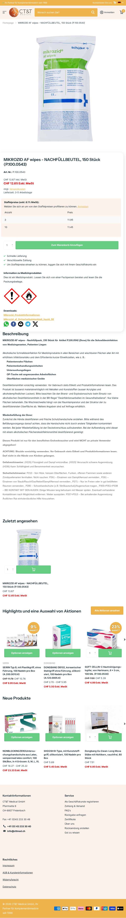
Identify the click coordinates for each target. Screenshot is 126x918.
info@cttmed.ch (16, 831)
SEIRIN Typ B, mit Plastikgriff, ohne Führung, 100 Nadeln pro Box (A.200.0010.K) (22, 671)
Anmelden (83, 206)
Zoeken (92, 12)
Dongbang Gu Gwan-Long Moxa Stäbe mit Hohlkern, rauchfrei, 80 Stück (103, 754)
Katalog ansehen (4, 12)
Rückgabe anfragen (75, 814)
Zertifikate (70, 819)
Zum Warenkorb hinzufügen (67, 245)
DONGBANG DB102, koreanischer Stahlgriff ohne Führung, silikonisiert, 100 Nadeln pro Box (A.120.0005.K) (62, 672)
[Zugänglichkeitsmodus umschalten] (114, 3)
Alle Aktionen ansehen (107, 610)
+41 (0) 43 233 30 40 (19, 826)
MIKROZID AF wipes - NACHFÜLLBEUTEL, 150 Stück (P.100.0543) (25, 585)
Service (69, 795)
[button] (124, 639)
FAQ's (68, 810)
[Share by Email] (20, 323)
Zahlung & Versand (75, 806)
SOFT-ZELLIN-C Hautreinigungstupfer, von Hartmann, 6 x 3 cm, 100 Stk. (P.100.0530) (103, 670)
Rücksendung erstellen (77, 828)
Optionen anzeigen (21, 652)
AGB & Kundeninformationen (18, 872)
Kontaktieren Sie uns (102, 2)
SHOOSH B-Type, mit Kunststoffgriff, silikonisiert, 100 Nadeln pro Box (62, 754)
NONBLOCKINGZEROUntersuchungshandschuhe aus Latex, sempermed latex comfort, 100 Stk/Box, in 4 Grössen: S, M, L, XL (21, 756)
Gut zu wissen (72, 832)
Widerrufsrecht (11, 879)
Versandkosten (17, 189)
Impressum (8, 865)
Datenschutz (9, 886)
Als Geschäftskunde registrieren (82, 801)
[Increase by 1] (13, 242)
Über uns (69, 823)
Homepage (8, 22)
